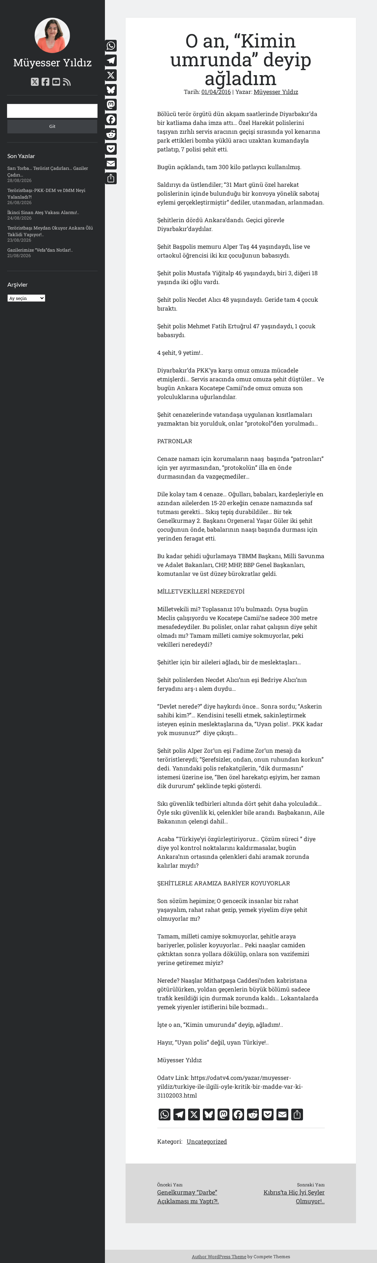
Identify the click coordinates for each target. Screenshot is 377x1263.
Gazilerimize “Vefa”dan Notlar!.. (40, 250)
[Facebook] (110, 119)
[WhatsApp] (110, 45)
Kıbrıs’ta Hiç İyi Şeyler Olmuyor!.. (294, 1196)
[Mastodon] (110, 104)
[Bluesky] (110, 90)
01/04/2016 (216, 91)
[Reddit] (110, 134)
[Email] (110, 163)
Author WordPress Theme (219, 1256)
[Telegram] (110, 60)
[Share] (110, 178)
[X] (110, 75)
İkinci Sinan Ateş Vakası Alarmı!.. (43, 212)
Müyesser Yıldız (52, 62)
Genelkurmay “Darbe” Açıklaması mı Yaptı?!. (188, 1196)
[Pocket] (110, 148)
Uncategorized (207, 1141)
